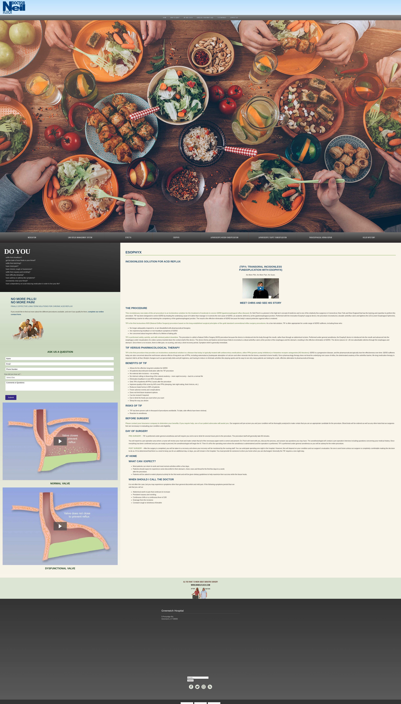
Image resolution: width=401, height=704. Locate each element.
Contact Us (234, 18)
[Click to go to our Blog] (209, 686)
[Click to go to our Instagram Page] (203, 686)
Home (164, 18)
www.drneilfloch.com (200, 585)
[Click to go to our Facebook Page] (191, 686)
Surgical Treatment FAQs (205, 18)
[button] (261, 288)
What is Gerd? (175, 18)
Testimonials (222, 18)
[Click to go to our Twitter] (197, 686)
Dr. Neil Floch (188, 18)
